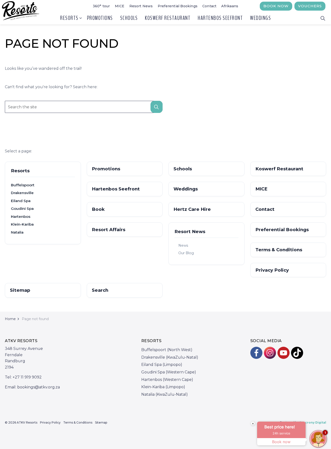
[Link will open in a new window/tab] (256, 353)
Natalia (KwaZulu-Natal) (164, 394)
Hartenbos (20, 216)
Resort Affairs (108, 229)
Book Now (276, 6)
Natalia (17, 232)
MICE (120, 6)
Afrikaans (229, 6)
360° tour (101, 6)
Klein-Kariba (22, 224)
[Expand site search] (322, 18)
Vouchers (310, 6)
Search (100, 290)
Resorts (69, 18)
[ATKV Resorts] (21, 12)
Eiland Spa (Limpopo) (161, 364)
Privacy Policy (272, 270)
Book (98, 209)
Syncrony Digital (312, 422)
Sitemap (20, 290)
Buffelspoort (22, 185)
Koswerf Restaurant (167, 18)
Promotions (100, 18)
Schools (129, 18)
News (183, 245)
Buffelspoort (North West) (166, 349)
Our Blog (186, 253)
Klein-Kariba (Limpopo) (163, 387)
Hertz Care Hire (192, 209)
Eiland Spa (21, 200)
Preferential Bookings (177, 6)
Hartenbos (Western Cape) (167, 379)
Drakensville (22, 192)
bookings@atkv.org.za (38, 387)
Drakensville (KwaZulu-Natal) (169, 357)
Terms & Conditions (278, 249)
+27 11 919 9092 (27, 377)
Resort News (141, 6)
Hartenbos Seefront (220, 18)
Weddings (260, 18)
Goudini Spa (22, 208)
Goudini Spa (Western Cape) (168, 372)
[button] (156, 107)
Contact (209, 6)
